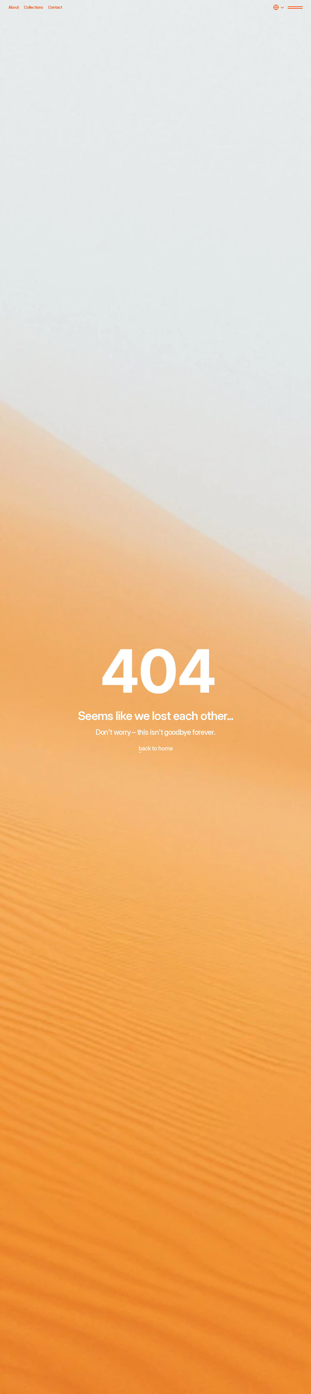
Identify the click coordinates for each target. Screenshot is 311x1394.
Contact (55, 7)
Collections (33, 7)
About (13, 7)
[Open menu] (295, 7)
